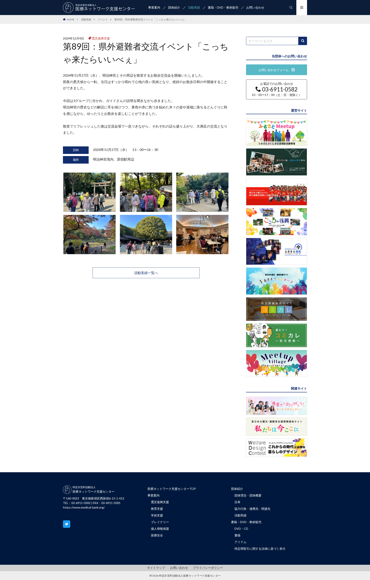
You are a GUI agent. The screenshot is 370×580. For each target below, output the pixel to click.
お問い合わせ (255, 7)
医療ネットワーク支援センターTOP (172, 488)
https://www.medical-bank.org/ (84, 507)
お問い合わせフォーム (275, 70)
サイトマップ (156, 567)
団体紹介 (174, 7)
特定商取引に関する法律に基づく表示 (259, 548)
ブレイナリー (160, 522)
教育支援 (157, 508)
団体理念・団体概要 (247, 495)
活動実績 (194, 7)
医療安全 (157, 535)
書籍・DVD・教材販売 (223, 7)
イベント (103, 19)
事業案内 (154, 7)
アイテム (240, 542)
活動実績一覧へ (146, 273)
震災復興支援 (101, 38)
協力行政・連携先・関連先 (252, 508)
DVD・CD (241, 528)
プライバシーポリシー (208, 567)
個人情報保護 (160, 528)
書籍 (237, 535)
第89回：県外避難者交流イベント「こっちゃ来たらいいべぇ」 (150, 19)
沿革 (237, 502)
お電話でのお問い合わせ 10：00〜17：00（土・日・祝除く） (276, 89)
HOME (71, 19)
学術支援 (157, 515)
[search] (302, 41)
